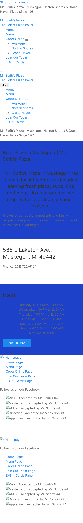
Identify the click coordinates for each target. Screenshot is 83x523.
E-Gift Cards (15, 62)
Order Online (15, 39)
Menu (10, 34)
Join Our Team (16, 57)
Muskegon (19, 43)
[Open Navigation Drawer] (1, 71)
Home (10, 29)
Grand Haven (21, 53)
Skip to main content (15, 2)
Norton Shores (22, 48)
